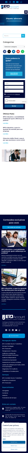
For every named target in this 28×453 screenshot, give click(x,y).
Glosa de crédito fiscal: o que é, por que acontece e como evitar (14, 139)
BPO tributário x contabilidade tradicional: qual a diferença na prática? (13, 118)
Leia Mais (5, 123)
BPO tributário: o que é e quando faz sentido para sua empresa (12, 129)
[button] (26, 12)
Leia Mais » (3, 265)
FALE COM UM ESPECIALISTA (14, 74)
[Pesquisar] (23, 36)
